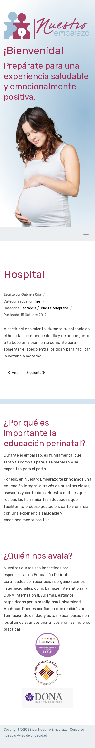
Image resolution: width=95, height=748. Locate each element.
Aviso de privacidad (32, 735)
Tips (37, 301)
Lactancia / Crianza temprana (44, 308)
